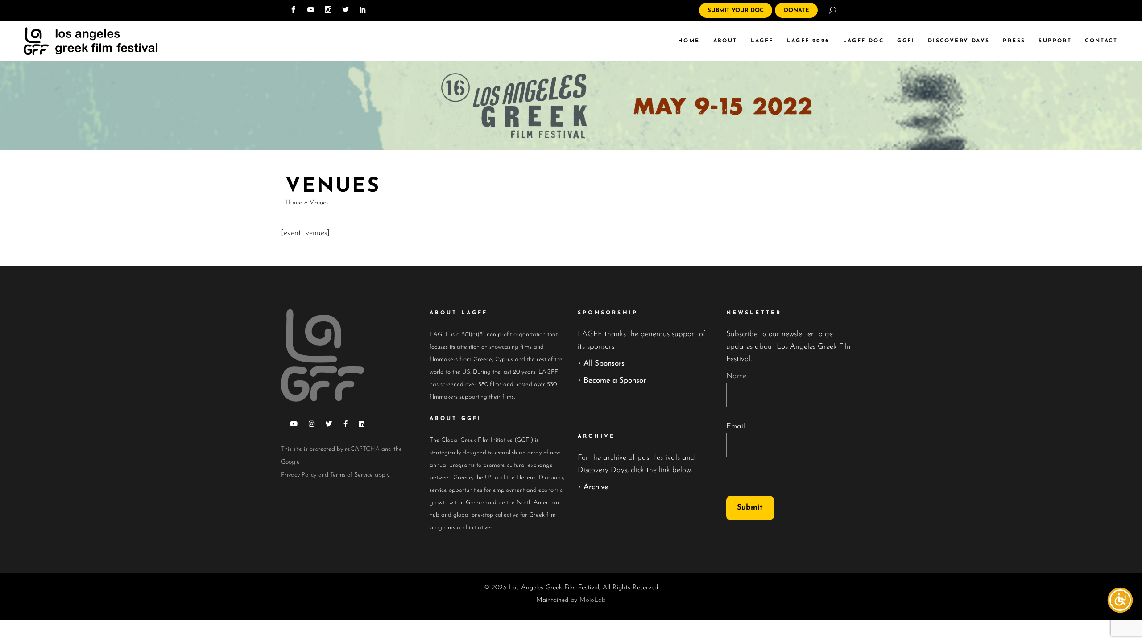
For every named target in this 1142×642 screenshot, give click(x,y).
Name (736, 376)
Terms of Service (351, 475)
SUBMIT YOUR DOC (736, 10)
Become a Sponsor (614, 380)
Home (294, 202)
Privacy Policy (298, 475)
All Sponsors (604, 363)
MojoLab (592, 600)
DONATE (796, 10)
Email (735, 426)
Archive (595, 487)
